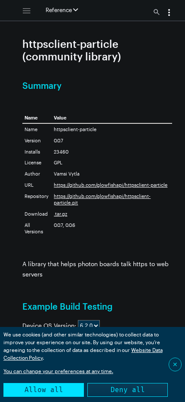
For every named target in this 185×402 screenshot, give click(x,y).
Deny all (128, 390)
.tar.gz (60, 214)
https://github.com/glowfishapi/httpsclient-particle (110, 185)
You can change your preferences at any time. (58, 371)
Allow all (44, 390)
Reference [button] (59, 9)
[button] (169, 13)
